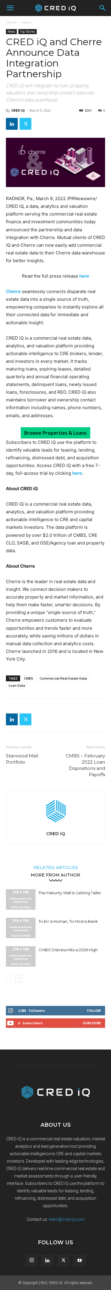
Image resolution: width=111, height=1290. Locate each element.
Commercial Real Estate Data (63, 678)
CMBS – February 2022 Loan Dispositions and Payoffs (85, 765)
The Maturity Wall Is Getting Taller (69, 892)
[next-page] (19, 978)
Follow (94, 1010)
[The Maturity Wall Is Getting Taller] (21, 899)
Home (11, 22)
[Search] (102, 8)
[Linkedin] (12, 124)
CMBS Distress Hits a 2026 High (68, 949)
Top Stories (27, 31)
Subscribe (92, 1023)
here (77, 473)
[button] (10, 8)
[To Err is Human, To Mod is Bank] (21, 928)
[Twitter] (25, 124)
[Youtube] (80, 1261)
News (26, 22)
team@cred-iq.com (67, 1219)
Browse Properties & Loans (55, 433)
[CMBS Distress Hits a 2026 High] (21, 956)
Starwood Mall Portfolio (22, 759)
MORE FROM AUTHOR (55, 874)
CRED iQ (18, 110)
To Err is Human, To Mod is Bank (68, 921)
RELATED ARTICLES (55, 867)
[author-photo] (55, 825)
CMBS (28, 678)
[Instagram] (32, 1260)
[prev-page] (9, 978)
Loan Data (17, 685)
